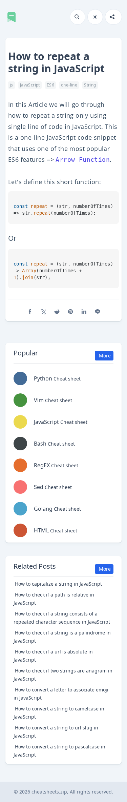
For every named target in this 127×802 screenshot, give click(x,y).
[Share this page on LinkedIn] (84, 311)
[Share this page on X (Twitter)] (43, 311)
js (11, 85)
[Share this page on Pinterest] (70, 311)
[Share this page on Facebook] (30, 311)
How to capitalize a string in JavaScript (58, 584)
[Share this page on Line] (97, 311)
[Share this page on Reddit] (57, 311)
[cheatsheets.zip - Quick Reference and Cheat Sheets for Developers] (13, 17)
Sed (53, 487)
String (90, 85)
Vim (53, 400)
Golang (57, 508)
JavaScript (30, 85)
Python (57, 378)
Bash (54, 443)
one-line (69, 85)
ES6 (50, 85)
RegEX (56, 465)
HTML (55, 530)
